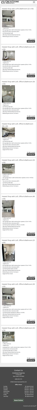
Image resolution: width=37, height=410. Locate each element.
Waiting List (31, 41)
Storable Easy (32, 406)
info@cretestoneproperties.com (18, 382)
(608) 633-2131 (18, 379)
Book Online (18, 400)
